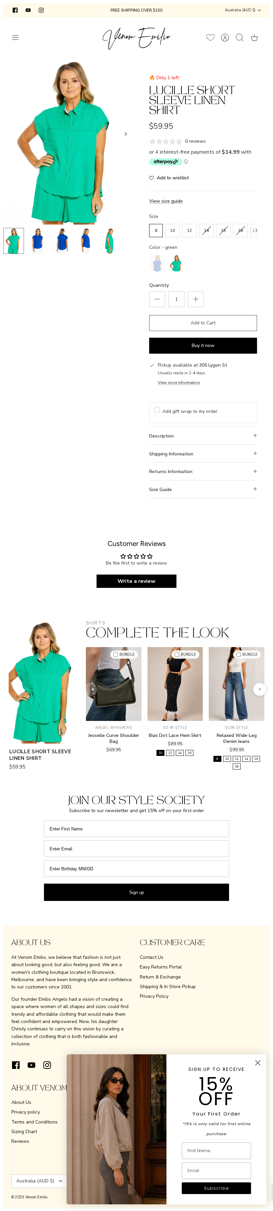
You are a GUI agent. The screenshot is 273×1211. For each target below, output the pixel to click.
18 (237, 766)
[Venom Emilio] (137, 37)
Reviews (20, 1141)
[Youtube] (28, 10)
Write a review (136, 581)
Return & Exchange (160, 977)
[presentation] (253, 230)
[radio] (156, 230)
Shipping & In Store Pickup (168, 986)
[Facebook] (15, 10)
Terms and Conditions (34, 1122)
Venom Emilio (36, 1197)
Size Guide (160, 489)
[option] (69, 141)
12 (170, 753)
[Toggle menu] (18, 38)
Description (161, 436)
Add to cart (114, 712)
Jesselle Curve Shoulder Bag (113, 738)
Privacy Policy (154, 996)
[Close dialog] (258, 1063)
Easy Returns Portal (161, 967)
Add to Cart (203, 323)
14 (180, 753)
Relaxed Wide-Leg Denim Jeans (237, 738)
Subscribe (216, 1188)
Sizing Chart (24, 1131)
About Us (21, 1102)
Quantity (159, 285)
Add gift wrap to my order (189, 411)
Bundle (127, 654)
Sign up (136, 892)
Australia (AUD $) (240, 10)
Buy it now (203, 345)
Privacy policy (25, 1112)
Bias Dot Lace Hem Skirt (175, 735)
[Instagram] (41, 10)
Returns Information (170, 471)
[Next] (126, 134)
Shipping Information (171, 454)
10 (160, 753)
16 (189, 753)
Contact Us (151, 957)
